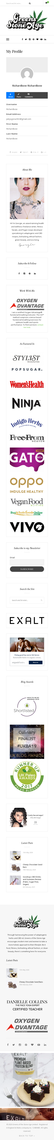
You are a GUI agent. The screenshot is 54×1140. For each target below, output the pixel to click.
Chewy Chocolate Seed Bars (32, 865)
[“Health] (27, 758)
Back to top (26, 1136)
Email (12, 557)
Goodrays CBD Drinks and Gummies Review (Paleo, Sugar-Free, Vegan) (32, 881)
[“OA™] (27, 309)
